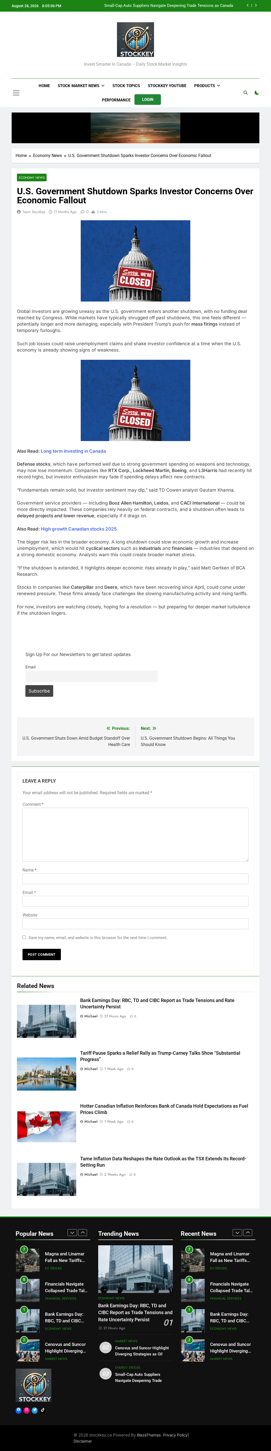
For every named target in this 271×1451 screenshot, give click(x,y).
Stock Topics (126, 85)
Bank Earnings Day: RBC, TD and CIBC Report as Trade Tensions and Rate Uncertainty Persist (135, 1312)
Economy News (32, 177)
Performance (116, 100)
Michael (90, 1016)
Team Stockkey (33, 211)
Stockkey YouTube (167, 85)
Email (30, 667)
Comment (33, 804)
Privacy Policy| (176, 1435)
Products (204, 85)
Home (44, 85)
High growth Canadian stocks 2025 (79, 529)
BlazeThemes (149, 1435)
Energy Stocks (57, 1358)
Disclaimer (83, 1441)
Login (147, 99)
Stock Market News (78, 85)
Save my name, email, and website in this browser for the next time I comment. (98, 937)
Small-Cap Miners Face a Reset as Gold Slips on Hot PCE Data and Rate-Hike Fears (159, 6)
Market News (56, 1328)
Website (29, 915)
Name (29, 870)
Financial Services (60, 1268)
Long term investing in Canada (73, 451)
